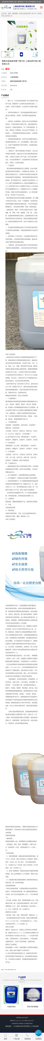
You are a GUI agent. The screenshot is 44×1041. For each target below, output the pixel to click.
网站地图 (36, 1026)
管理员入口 (29, 1026)
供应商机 (15, 13)
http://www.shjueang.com (8, 969)
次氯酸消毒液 (5, 1006)
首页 (9, 13)
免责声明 (23, 1026)
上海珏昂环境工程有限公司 (18, 1023)
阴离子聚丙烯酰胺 (26, 1006)
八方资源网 (16, 1026)
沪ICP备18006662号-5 (28, 1020)
